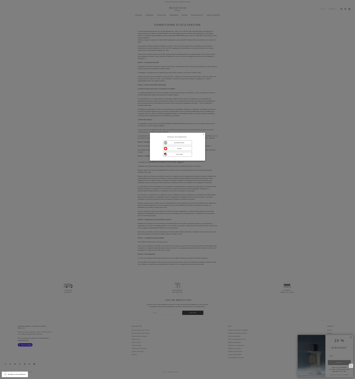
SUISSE (179, 148)
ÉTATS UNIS (179, 154)
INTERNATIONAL (179, 142)
